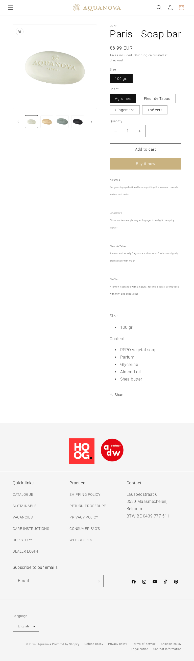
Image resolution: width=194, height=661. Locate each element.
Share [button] (120, 395)
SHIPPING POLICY (84, 494)
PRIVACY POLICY (83, 517)
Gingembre (124, 110)
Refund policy (93, 644)
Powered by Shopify (66, 644)
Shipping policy (171, 644)
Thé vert (155, 110)
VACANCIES (23, 517)
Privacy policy (117, 644)
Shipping (141, 55)
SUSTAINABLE (25, 506)
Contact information (167, 649)
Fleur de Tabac (157, 99)
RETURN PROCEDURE (87, 506)
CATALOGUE (23, 494)
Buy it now (145, 163)
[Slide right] (91, 121)
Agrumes (123, 99)
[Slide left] (18, 121)
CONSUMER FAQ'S (84, 529)
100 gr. (121, 79)
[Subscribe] (97, 581)
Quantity (116, 121)
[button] (10, 7)
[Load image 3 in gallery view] (62, 121)
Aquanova (44, 644)
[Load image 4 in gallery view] (77, 121)
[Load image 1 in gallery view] (31, 121)
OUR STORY (22, 540)
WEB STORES (80, 540)
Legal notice (139, 649)
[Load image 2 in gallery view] (46, 121)
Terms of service (144, 644)
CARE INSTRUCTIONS (31, 529)
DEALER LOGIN (25, 551)
